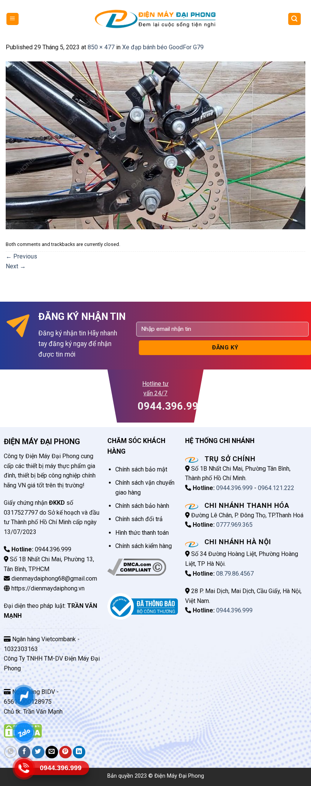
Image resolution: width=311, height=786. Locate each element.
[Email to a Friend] (52, 752)
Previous (21, 256)
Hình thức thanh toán (142, 532)
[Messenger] (23, 695)
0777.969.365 (234, 524)
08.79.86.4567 (235, 573)
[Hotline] (23, 767)
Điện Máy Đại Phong (179, 776)
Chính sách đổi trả (139, 519)
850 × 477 (101, 47)
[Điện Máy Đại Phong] (155, 19)
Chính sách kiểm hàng (143, 546)
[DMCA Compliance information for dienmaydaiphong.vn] (136, 566)
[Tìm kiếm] (294, 19)
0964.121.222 (276, 488)
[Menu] (12, 19)
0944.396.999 (234, 488)
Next (16, 266)
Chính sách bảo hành (142, 505)
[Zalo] (23, 731)
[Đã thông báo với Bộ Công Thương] (142, 606)
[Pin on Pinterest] (65, 752)
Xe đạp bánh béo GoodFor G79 (163, 47)
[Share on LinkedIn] (79, 752)
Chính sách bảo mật (141, 469)
